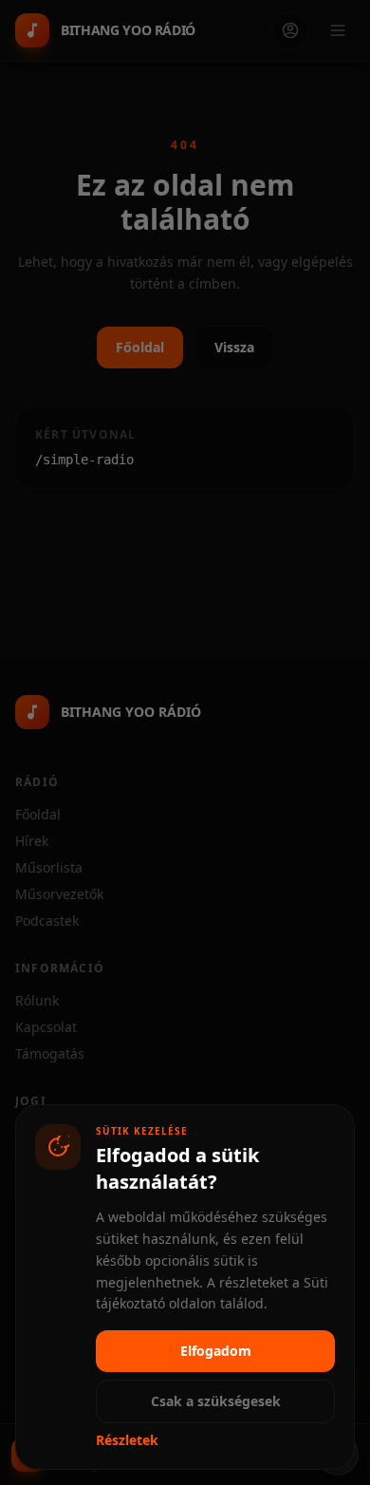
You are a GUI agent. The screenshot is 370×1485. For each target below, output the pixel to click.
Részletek (127, 1440)
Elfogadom (215, 1351)
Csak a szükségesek (216, 1401)
